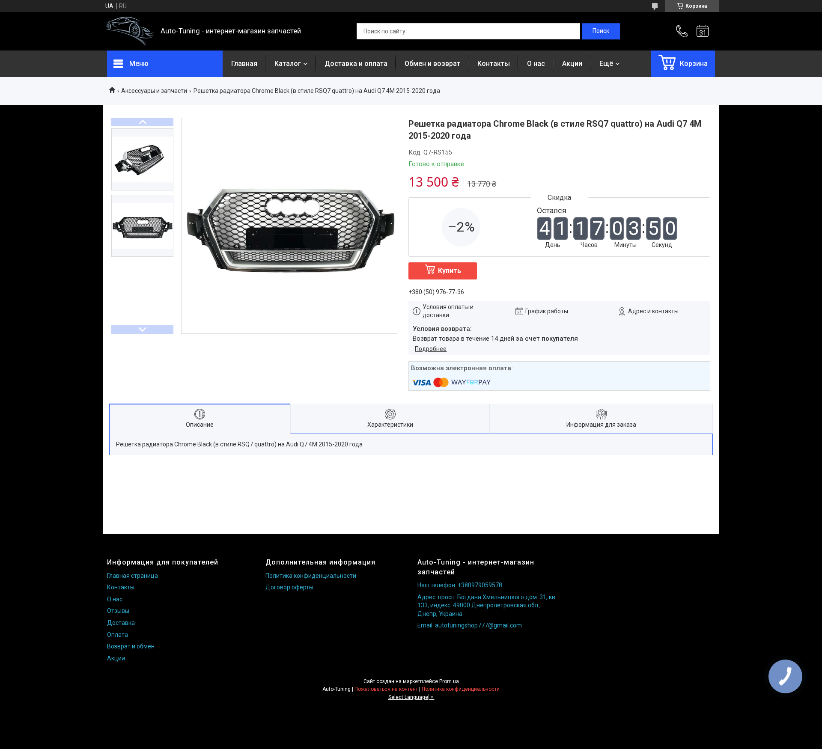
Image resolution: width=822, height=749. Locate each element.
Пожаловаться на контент (386, 689)
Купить (449, 271)
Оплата (117, 634)
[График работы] (703, 31)
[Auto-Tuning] (129, 31)
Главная (244, 63)
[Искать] (601, 31)
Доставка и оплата (356, 63)
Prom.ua (449, 681)
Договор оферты (289, 587)
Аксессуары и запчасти (154, 90)
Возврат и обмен (131, 646)
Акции (572, 63)
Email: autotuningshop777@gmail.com (469, 625)
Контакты (493, 63)
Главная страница (132, 575)
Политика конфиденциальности (310, 575)
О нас (536, 63)
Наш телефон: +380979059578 (459, 585)
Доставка (121, 622)
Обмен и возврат (432, 63)
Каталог (287, 63)
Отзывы (118, 610)
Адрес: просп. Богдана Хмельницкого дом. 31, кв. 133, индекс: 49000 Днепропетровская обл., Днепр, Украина (487, 605)
